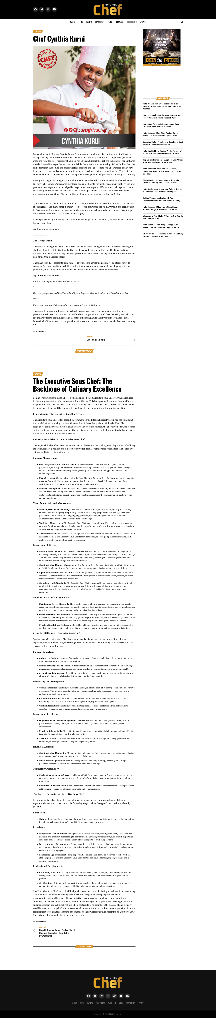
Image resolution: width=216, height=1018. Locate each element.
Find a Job (119, 22)
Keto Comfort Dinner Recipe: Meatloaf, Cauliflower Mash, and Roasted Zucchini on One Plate (162, 171)
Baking (72, 22)
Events (89, 22)
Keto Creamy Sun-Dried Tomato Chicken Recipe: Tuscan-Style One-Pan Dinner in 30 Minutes (162, 106)
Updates (143, 22)
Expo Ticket (99, 22)
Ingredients (131, 22)
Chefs (80, 22)
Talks (110, 22)
